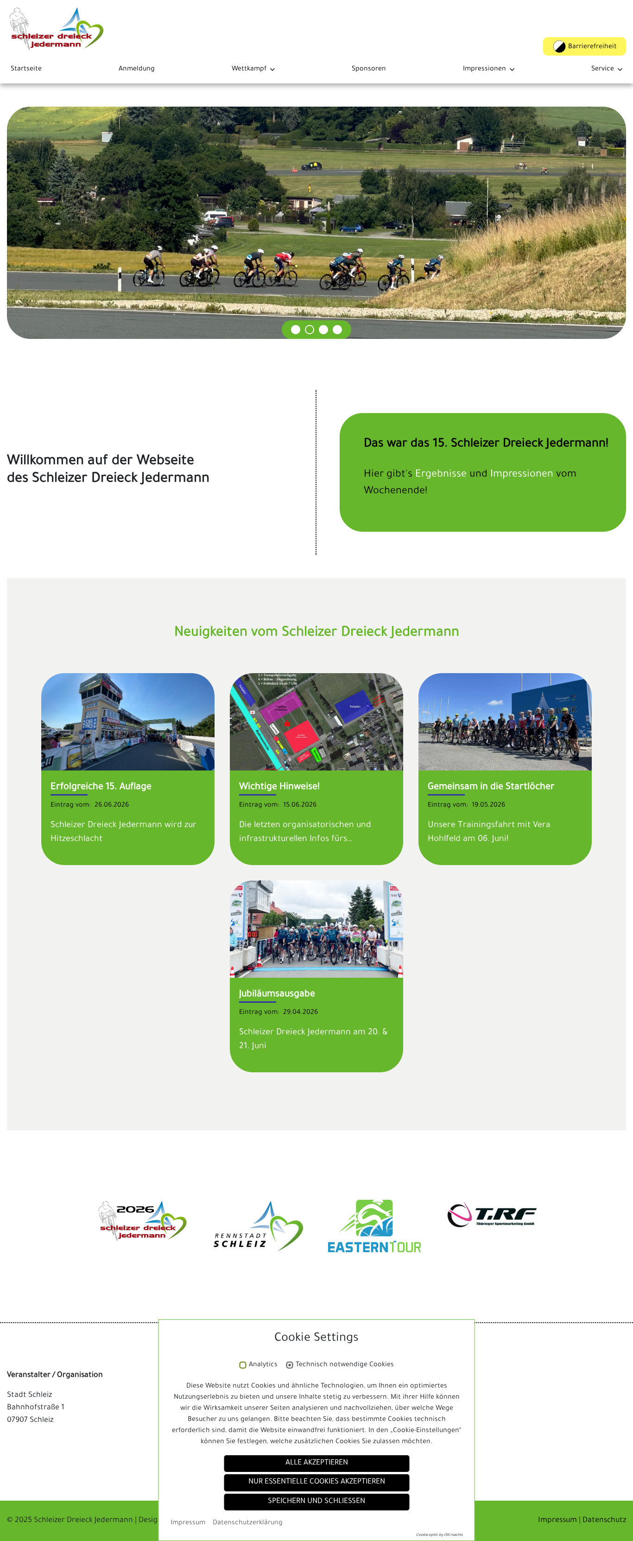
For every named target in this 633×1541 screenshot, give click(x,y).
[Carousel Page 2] (309, 329)
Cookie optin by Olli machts (439, 1535)
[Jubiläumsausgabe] (316, 930)
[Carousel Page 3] (323, 329)
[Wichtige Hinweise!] (316, 722)
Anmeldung (137, 69)
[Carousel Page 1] (295, 329)
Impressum (558, 1520)
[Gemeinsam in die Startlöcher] (505, 722)
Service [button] (602, 69)
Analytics (263, 1365)
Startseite (26, 69)
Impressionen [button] (484, 69)
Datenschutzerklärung (248, 1523)
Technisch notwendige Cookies (345, 1365)
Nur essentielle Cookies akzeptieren (316, 1482)
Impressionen (523, 475)
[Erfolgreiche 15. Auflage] (128, 722)
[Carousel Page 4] (337, 329)
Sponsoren (369, 69)
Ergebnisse (442, 475)
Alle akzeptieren (316, 1463)
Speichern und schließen (316, 1502)
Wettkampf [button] (249, 69)
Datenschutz (604, 1520)
